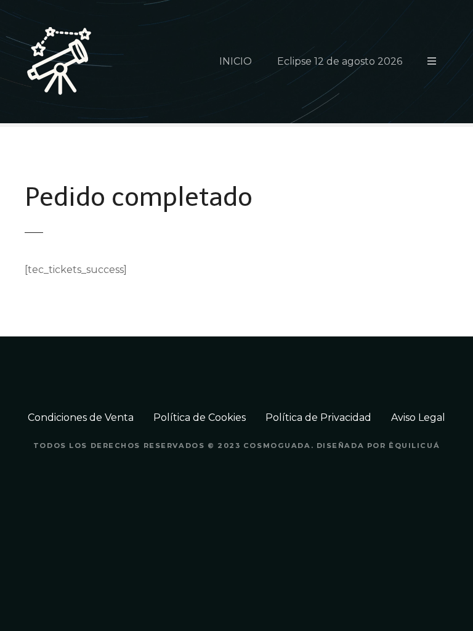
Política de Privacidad (318, 417)
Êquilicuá (414, 445)
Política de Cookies (199, 417)
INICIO (235, 61)
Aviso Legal (418, 417)
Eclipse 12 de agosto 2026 (339, 61)
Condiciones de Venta (81, 417)
